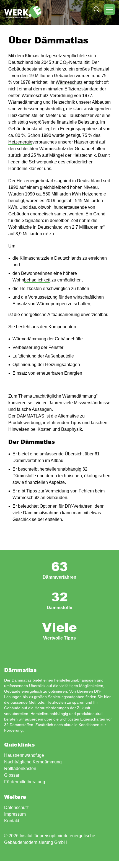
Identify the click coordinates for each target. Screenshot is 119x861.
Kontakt (11, 820)
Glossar (11, 775)
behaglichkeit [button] (37, 280)
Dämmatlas (23, 12)
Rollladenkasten (20, 768)
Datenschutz (16, 807)
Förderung (13, 730)
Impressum (15, 814)
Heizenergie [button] (20, 142)
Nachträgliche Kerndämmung (33, 762)
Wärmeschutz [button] (69, 82)
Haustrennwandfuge (24, 755)
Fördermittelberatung (24, 781)
